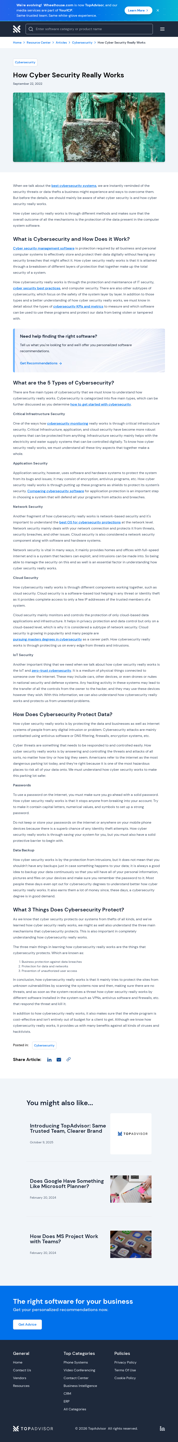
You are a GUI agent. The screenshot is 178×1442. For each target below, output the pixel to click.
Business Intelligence (80, 1385)
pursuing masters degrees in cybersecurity (47, 639)
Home (17, 1362)
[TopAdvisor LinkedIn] (162, 1428)
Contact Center (76, 1378)
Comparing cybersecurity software (55, 491)
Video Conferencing (79, 1370)
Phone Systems (76, 1362)
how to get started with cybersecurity (100, 404)
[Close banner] (158, 10)
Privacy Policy (125, 1362)
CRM (67, 1393)
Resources (21, 1385)
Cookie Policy (125, 1378)
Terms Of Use (125, 1370)
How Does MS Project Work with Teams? (64, 1239)
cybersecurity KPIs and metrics (78, 306)
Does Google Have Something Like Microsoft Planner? (67, 1183)
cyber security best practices (36, 288)
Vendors (19, 1378)
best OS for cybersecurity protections (90, 522)
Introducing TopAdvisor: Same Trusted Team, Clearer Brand (68, 1128)
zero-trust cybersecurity (51, 670)
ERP (66, 1401)
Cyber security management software (43, 248)
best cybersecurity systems (73, 185)
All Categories (75, 1409)
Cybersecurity (25, 62)
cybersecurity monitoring (67, 423)
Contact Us (22, 1370)
